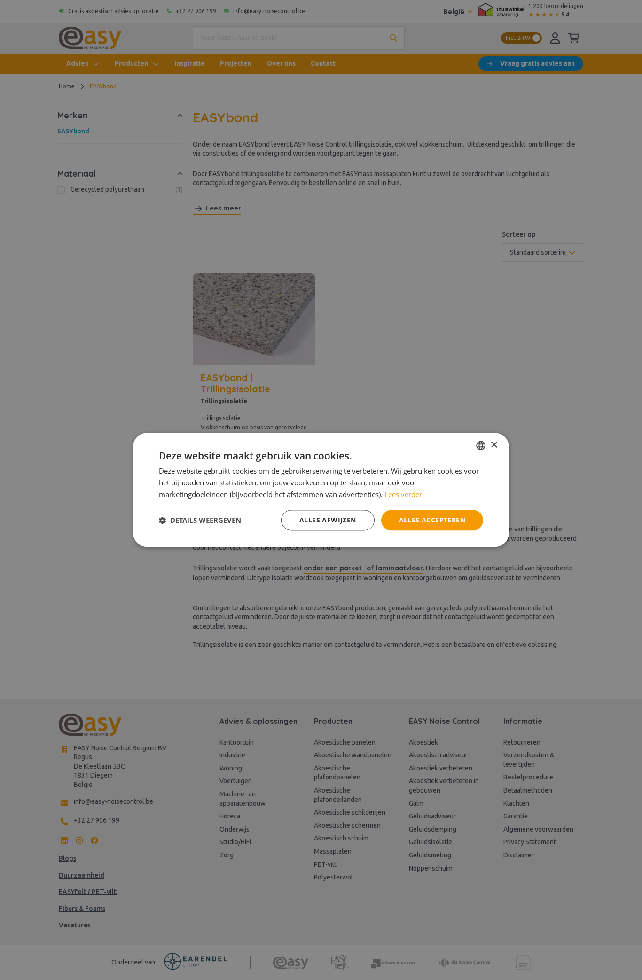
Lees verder (403, 494)
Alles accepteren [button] (432, 519)
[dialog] (321, 490)
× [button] (493, 445)
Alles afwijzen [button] (327, 519)
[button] (200, 520)
